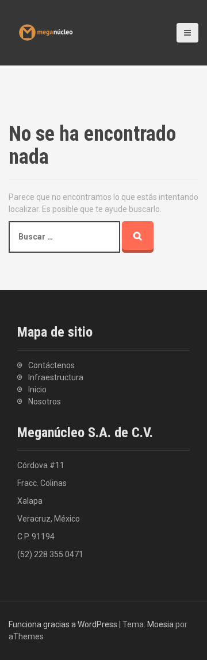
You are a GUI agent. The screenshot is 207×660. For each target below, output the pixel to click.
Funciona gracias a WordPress (63, 624)
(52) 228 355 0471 (50, 554)
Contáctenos (51, 365)
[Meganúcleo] (46, 31)
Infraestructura (55, 377)
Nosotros (44, 401)
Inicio (37, 389)
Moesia (160, 624)
